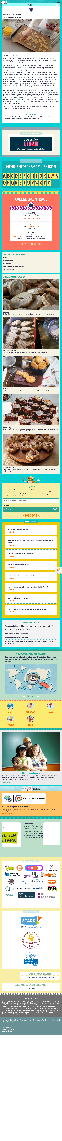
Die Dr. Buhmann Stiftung (45, 1006)
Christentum (31, 10)
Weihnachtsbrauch (17, 118)
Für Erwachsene (47, 1020)
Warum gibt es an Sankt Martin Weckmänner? (19, 630)
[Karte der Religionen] (31, 679)
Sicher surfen (10, 1022)
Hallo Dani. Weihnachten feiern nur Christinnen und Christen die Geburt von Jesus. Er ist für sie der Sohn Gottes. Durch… (11, 556)
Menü (58, 2)
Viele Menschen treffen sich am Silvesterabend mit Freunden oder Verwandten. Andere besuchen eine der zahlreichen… (11, 532)
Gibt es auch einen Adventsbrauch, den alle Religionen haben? (27, 609)
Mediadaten (37, 1020)
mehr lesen (6, 782)
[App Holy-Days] (31, 788)
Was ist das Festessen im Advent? (18, 598)
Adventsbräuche (51, 117)
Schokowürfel (7, 427)
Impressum (5, 1020)
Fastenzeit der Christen (32, 118)
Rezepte (27, 117)
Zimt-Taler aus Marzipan (10, 389)
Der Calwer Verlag (40, 1008)
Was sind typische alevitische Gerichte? (17, 634)
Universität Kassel (16, 1005)
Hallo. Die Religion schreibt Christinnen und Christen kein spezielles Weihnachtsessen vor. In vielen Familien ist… (11, 567)
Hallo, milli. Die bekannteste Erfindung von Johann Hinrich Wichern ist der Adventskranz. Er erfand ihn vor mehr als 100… (11, 589)
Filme (30, 725)
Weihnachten (20, 71)
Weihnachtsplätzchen (11, 117)
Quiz (51, 712)
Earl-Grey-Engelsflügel (10, 350)
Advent (33, 58)
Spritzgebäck (7, 312)
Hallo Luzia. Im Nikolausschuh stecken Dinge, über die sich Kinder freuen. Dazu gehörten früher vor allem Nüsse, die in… (11, 545)
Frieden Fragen (39, 823)
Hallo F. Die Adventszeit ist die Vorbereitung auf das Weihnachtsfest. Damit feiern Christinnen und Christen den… (11, 612)
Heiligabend (18, 236)
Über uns (23, 1020)
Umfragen (30, 712)
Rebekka (15, 55)
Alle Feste (31, 244)
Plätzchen (8, 118)
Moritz (10, 55)
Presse (29, 1020)
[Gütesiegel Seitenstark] (31, 922)
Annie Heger (31, 989)
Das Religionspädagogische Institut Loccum (27, 1010)
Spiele (10, 712)
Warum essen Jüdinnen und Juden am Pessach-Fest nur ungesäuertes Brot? (29, 626)
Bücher (11, 725)
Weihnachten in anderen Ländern (13, 267)
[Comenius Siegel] (31, 940)
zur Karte (31, 696)
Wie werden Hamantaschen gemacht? (16, 638)
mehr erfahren (7, 813)
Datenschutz (14, 1020)
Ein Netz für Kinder (26, 1008)
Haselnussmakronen (9, 467)
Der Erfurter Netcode (20, 1014)
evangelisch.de (6, 1028)
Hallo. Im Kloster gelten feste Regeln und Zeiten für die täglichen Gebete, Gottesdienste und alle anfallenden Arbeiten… (11, 578)
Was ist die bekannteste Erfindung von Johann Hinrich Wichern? (28, 587)
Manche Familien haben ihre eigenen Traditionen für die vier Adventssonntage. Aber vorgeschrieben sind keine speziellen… (11, 601)
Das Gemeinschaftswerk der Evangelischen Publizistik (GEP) (21, 1001)
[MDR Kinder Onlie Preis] (31, 958)
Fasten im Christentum (10, 270)
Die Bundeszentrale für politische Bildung (22, 1006)
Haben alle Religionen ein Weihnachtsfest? (21, 553)
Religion (6, 505)
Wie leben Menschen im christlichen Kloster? (22, 576)
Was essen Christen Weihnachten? (18, 565)
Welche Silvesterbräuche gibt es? (18, 529)
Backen (21, 117)
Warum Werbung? (31, 133)
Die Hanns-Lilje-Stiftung (31, 1005)
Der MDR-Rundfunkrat (22, 1012)
